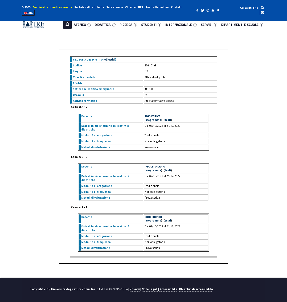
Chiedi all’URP (134, 7)
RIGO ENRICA (153, 116)
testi (168, 120)
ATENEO (80, 24)
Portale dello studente (89, 7)
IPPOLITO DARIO (155, 166)
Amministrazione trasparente (52, 7)
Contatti (176, 7)
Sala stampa (114, 7)
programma (153, 120)
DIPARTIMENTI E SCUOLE (240, 24)
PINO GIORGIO (153, 217)
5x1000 (26, 7)
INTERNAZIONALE (178, 24)
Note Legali (150, 289)
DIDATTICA (103, 24)
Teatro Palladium (157, 7)
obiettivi (109, 59)
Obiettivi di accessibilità (196, 289)
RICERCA (126, 24)
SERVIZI (206, 24)
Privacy (135, 289)
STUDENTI (149, 24)
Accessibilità (168, 289)
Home (67, 24)
